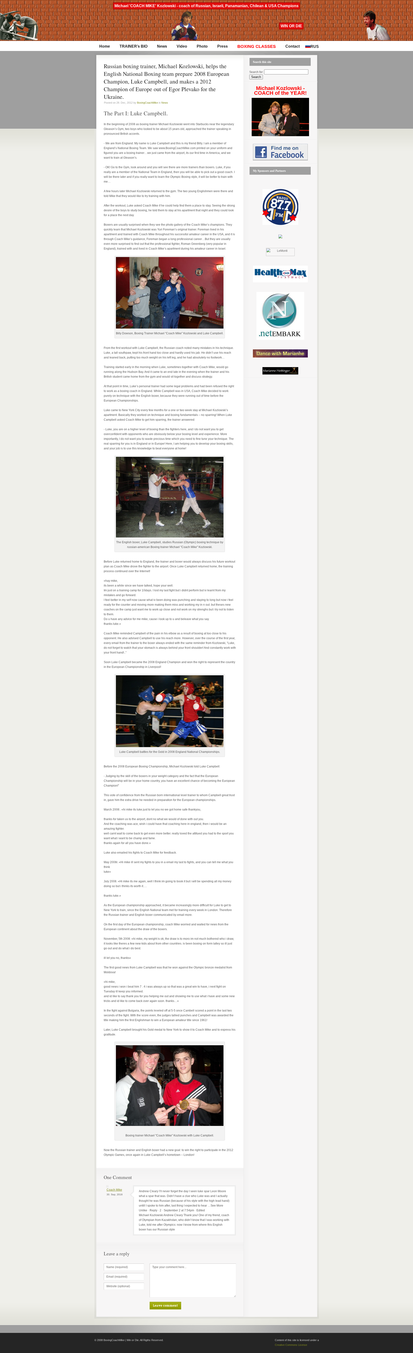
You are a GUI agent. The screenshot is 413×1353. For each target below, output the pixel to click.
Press (222, 46)
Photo (202, 46)
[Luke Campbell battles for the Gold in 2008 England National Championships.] (169, 746)
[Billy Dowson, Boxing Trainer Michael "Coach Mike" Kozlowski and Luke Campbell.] (169, 327)
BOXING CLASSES (256, 46)
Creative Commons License (291, 1344)
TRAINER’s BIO (133, 46)
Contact (292, 46)
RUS (314, 47)
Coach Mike (114, 1189)
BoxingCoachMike (147, 102)
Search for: (256, 72)
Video (182, 46)
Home (104, 46)
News (162, 46)
